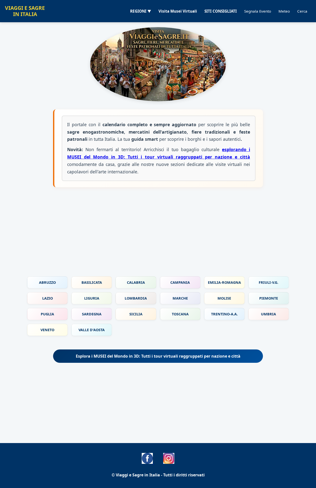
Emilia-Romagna (224, 282)
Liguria (91, 298)
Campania (180, 282)
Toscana (180, 314)
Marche (180, 298)
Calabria (136, 282)
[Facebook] (148, 462)
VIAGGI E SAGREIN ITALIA (25, 11)
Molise (224, 298)
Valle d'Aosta (92, 329)
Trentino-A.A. (224, 314)
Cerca (302, 11)
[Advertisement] (158, 234)
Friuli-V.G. (268, 282)
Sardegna (91, 314)
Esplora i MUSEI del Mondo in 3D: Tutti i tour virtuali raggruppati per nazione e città (158, 356)
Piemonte (268, 298)
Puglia (47, 314)
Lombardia (136, 298)
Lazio (47, 298)
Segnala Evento (257, 11)
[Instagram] (168, 462)
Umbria (268, 314)
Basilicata (91, 282)
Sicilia (135, 314)
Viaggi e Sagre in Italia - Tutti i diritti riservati (160, 475)
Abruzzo (47, 282)
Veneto (47, 329)
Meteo (284, 11)
